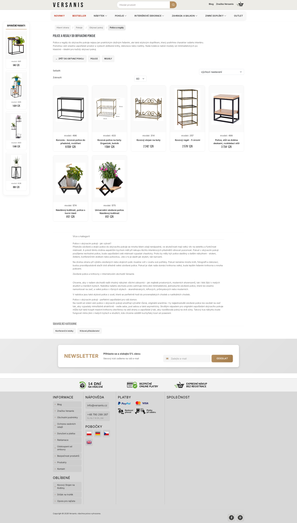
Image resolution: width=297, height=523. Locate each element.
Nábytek (99, 15)
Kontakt (61, 468)
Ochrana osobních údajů (66, 425)
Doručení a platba (66, 433)
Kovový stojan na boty (148, 140)
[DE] (97, 433)
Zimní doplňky (214, 15)
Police (94, 58)
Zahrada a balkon (183, 15)
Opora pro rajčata (66, 501)
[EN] (89, 442)
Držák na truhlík (65, 494)
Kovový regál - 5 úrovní (187, 140)
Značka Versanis (225, 4)
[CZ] (106, 433)
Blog (211, 4)
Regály (108, 58)
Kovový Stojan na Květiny (66, 486)
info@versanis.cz (97, 405)
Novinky (59, 15)
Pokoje (119, 15)
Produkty (62, 462)
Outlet (238, 15)
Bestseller (79, 15)
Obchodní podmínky (67, 417)
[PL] (89, 433)
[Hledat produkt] (173, 4)
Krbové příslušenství (89, 331)
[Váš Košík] (240, 4)
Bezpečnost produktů (68, 456)
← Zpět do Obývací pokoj (70, 58)
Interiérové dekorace (147, 15)
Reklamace (62, 440)
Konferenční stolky (64, 331)
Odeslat (222, 358)
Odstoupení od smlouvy (64, 448)
